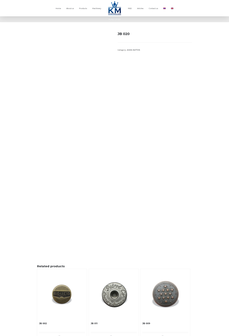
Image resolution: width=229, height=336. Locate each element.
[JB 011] (114, 294)
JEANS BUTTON (133, 50)
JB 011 (94, 323)
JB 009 (146, 323)
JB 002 (43, 323)
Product (112, 19)
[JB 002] (62, 294)
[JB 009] (165, 294)
